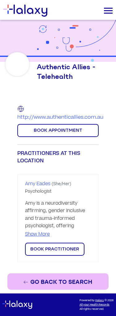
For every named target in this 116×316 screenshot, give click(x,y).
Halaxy (99, 300)
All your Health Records (94, 304)
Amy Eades (37, 184)
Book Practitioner (54, 248)
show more (37, 234)
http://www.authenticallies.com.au (60, 117)
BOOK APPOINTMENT (58, 130)
